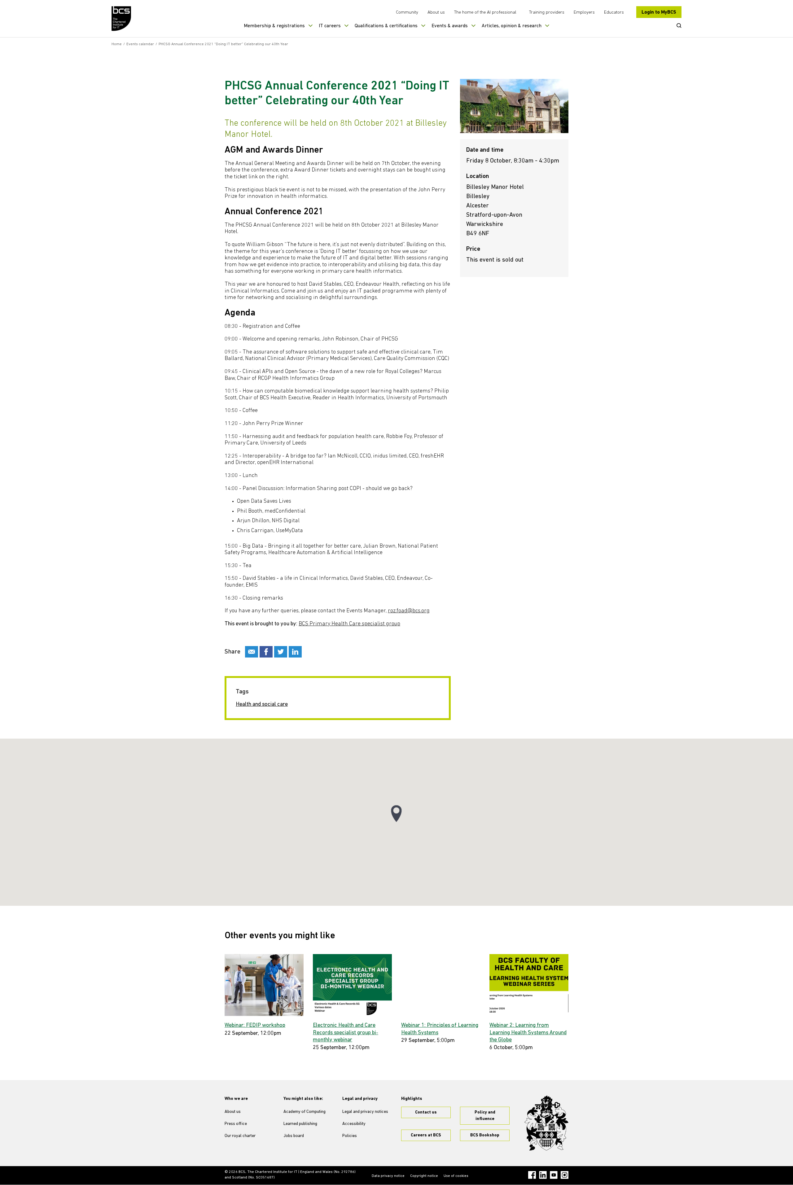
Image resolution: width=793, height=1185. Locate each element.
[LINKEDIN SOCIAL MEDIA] (295, 652)
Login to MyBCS (659, 12)
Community (407, 12)
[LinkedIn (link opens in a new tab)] (543, 1175)
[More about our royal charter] (546, 1123)
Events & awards (450, 26)
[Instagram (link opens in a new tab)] (564, 1175)
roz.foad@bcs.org (409, 611)
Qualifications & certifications (386, 26)
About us (436, 12)
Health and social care (262, 704)
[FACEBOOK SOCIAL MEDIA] (266, 652)
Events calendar (140, 44)
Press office (236, 1124)
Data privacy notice (388, 1176)
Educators (614, 12)
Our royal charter (240, 1136)
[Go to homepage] (122, 18)
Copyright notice (424, 1176)
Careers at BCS (426, 1135)
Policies (349, 1136)
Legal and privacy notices (365, 1111)
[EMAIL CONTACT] (251, 652)
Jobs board (293, 1136)
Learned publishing (300, 1124)
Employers (584, 12)
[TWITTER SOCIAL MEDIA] (280, 652)
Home (117, 44)
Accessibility (354, 1124)
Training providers (546, 12)
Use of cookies (456, 1176)
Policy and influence (485, 1115)
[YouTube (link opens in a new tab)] (554, 1175)
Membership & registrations (274, 26)
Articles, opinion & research (511, 26)
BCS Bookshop (484, 1135)
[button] (396, 813)
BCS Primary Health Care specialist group (349, 624)
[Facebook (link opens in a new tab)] (532, 1175)
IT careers (330, 26)
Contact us (426, 1112)
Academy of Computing (304, 1111)
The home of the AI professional (485, 12)
